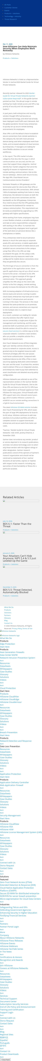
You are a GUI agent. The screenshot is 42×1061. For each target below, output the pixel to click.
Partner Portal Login (9, 926)
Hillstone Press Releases (11, 940)
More (2, 932)
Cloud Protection (8, 688)
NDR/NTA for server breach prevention (18, 896)
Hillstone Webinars (9, 946)
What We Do (8, 607)
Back (1, 661)
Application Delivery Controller (14, 782)
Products (7, 610)
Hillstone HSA (6, 826)
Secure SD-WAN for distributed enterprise (19, 893)
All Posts (7, 5)
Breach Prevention (8, 732)
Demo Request (7, 865)
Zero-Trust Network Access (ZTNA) (16, 882)
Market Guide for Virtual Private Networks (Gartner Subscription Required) (19, 96)
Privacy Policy (17, 628)
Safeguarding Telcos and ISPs (13, 907)
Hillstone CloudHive (9, 696)
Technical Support (8, 998)
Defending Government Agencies (15, 910)
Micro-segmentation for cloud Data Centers (20, 898)
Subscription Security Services (14, 1004)
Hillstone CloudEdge (9, 699)
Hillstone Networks (12, 54)
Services (4, 995)
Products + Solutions (12, 13)
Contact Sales (6, 868)
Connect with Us (7, 862)
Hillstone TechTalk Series (11, 949)
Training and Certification (12, 1009)
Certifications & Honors (11, 957)
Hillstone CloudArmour (11, 702)
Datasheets (5, 666)
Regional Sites (6, 1034)
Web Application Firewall (11, 785)
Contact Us (8, 623)
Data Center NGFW (9, 655)
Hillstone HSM (6, 829)
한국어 (3, 1045)
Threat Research (10, 19)
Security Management (10, 815)
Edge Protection (7, 644)
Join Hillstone (6, 965)
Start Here (4, 646)
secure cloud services (11, 331)
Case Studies (6, 671)
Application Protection (10, 774)
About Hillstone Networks (12, 937)
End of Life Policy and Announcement (17, 1007)
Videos (3, 679)
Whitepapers (6, 668)
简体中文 (4, 1037)
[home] (8, 632)
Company (4, 935)
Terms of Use (27, 628)
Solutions (7, 613)
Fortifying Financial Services (13, 915)
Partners (7, 615)
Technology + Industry (12, 16)
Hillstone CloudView (9, 824)
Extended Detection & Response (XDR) (18, 885)
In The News (6, 951)
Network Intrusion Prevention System (17, 657)
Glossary (7, 618)
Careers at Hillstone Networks (14, 968)
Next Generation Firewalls (12, 652)
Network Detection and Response (15, 741)
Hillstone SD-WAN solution (21, 407)
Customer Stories (10, 8)
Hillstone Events (7, 943)
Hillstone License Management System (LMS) (21, 832)
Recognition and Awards (11, 960)
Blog (6, 620)
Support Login (6, 1012)
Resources (5, 663)
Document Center (8, 1001)
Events (6, 10)
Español (4, 1040)
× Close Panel (5, 1060)
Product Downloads (9, 1054)
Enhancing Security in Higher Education (18, 912)
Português (5, 1043)
